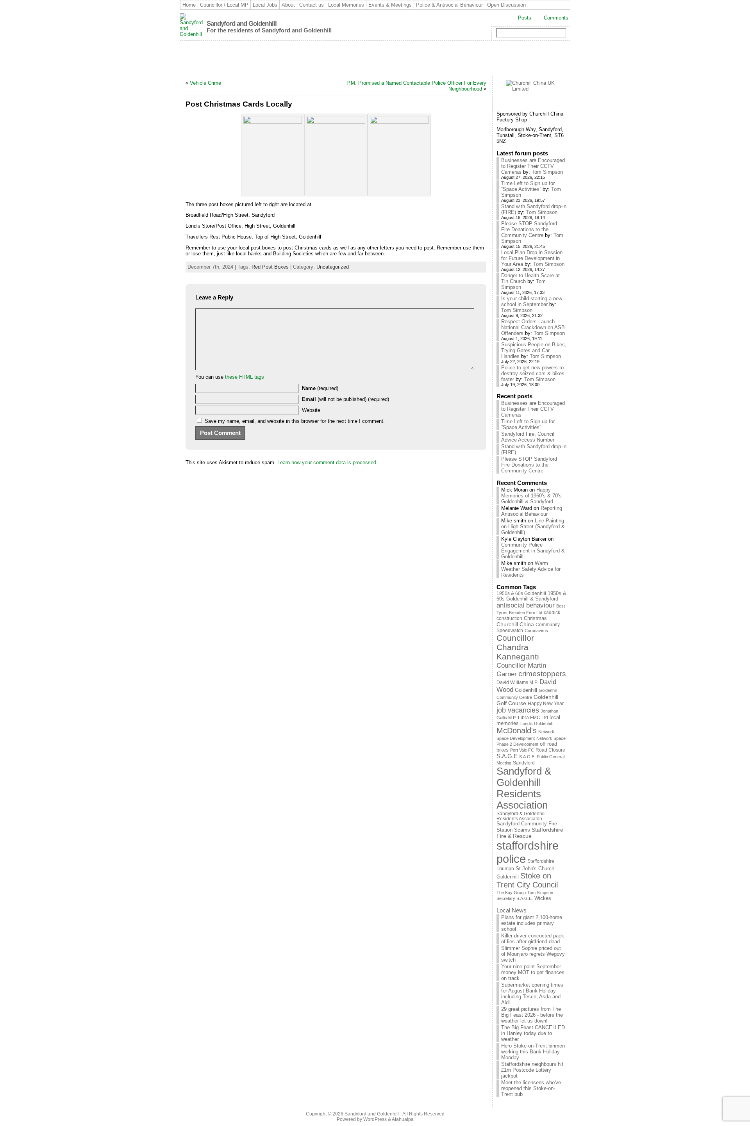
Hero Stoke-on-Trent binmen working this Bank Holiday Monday (533, 1051)
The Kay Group (511, 892)
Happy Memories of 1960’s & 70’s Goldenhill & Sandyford (531, 495)
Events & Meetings (390, 5)
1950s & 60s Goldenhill (521, 593)
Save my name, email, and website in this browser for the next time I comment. (295, 421)
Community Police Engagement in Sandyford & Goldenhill (533, 550)
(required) (320, 388)
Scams (522, 830)
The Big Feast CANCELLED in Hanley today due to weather (533, 1033)
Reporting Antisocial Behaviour (531, 511)
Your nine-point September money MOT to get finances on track (532, 972)
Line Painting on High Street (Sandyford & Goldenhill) (533, 526)
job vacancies (517, 710)
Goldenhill (526, 690)
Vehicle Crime (205, 83)
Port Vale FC (522, 750)
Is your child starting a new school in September (531, 301)
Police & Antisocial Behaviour (449, 5)
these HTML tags (244, 377)
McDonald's (516, 730)
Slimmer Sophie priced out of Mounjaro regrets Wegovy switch (533, 954)
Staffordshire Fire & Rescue (529, 833)
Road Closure (550, 749)
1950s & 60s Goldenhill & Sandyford (531, 596)
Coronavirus (536, 630)
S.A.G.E (507, 756)
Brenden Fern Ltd (525, 612)
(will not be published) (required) (345, 399)
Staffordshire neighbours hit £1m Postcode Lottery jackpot (532, 1070)
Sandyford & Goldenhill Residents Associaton (521, 816)
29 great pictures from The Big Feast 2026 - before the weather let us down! (532, 1015)
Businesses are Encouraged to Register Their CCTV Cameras (533, 166)
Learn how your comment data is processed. (327, 462)
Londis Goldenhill (536, 723)
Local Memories (346, 5)
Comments (556, 18)
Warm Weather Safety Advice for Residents (531, 569)
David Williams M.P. (517, 682)
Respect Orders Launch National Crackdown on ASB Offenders (533, 327)
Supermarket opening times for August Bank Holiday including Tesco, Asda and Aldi (532, 993)
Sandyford (524, 763)
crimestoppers (542, 674)
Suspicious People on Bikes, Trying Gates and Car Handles (533, 350)
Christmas (535, 618)
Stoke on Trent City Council (527, 880)
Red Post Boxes (270, 267)
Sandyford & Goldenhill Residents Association (523, 788)
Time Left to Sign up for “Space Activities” (528, 186)
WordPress (375, 1119)
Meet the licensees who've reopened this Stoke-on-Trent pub (531, 1088)
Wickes (542, 898)
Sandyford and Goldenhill (242, 23)
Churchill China (515, 624)
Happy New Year (546, 703)
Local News (511, 910)
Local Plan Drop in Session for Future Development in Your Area (531, 258)
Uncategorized (332, 267)
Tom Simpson (547, 172)
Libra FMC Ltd (533, 717)
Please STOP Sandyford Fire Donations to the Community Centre (529, 229)
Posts (524, 18)
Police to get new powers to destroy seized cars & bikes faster (532, 373)
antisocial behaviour (525, 605)
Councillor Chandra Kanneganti (517, 647)
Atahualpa (403, 1119)
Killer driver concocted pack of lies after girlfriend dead (532, 938)
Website (311, 410)
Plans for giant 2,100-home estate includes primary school (531, 923)
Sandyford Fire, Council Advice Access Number (527, 437)
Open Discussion (506, 5)
